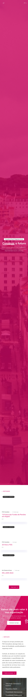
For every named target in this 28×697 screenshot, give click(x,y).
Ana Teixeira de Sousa (7, 570)
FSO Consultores (5, 512)
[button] (3, 3)
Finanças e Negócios (8, 496)
